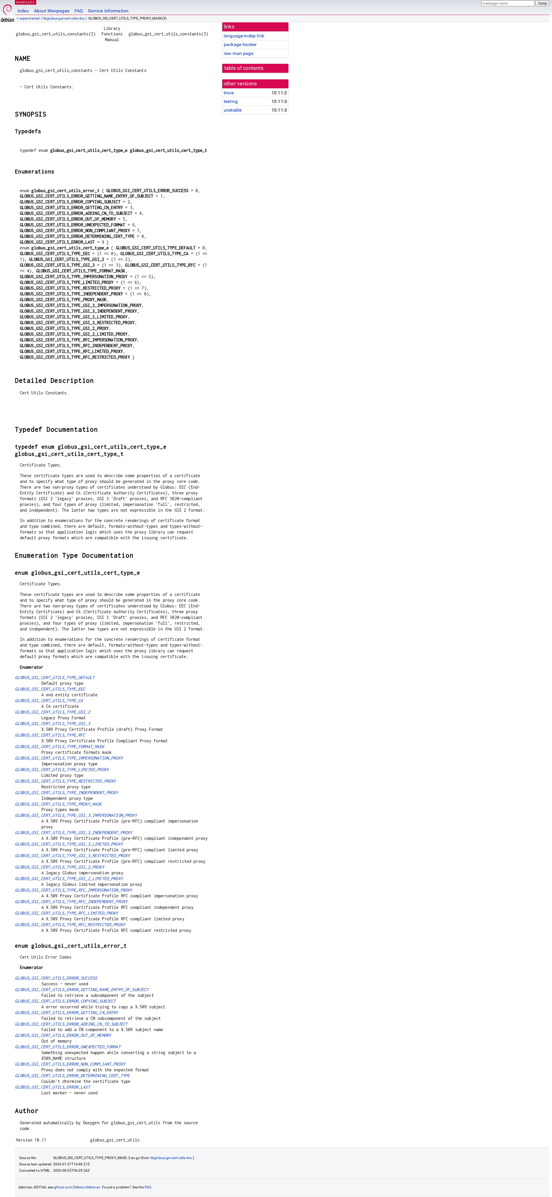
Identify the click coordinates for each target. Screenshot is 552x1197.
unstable (232, 110)
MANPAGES (25, 2)
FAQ (78, 11)
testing (231, 101)
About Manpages (51, 11)
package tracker (240, 44)
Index (23, 11)
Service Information (108, 11)
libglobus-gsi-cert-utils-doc (64, 18)
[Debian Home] (7, 11)
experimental (29, 18)
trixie (229, 92)
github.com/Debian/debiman (77, 1187)
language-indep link (244, 36)
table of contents (244, 68)
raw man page (238, 53)
